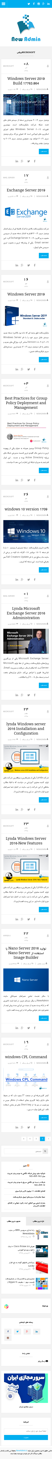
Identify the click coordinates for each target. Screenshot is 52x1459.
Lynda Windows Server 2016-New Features (26, 841)
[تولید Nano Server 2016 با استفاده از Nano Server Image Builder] (26, 979)
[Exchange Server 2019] (26, 212)
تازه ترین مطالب (38, 1221)
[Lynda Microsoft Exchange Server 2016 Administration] (26, 641)
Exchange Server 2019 (26, 190)
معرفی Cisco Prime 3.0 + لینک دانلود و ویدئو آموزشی (21, 1248)
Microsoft (8, 66)
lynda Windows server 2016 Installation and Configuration (26, 729)
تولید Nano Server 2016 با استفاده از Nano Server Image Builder (26, 953)
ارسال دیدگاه (26, 90)
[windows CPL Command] (26, 1079)
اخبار (25, 1166)
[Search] (45, 1151)
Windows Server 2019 (26, 295)
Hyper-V (7, 935)
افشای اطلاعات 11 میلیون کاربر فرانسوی (30, 1191)
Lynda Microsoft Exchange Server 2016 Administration (26, 613)
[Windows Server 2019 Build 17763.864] (26, 104)
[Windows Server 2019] (26, 316)
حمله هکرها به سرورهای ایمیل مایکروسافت (29, 1197)
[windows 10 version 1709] (26, 531)
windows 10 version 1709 (26, 509)
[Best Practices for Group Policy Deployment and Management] (26, 431)
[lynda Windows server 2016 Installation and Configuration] (26, 758)
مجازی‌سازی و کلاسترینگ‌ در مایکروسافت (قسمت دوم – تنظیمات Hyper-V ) (19, 1280)
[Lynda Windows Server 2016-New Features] (26, 868)
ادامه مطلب (44, 151)
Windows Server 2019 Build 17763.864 (26, 81)
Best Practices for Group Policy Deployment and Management (26, 403)
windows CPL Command (26, 1057)
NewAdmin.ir (21, 1451)
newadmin (41, 90)
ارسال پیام (42, 1361)
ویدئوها (45, 1306)
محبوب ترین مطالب (13, 1221)
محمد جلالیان (41, 964)
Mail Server (9, 177)
